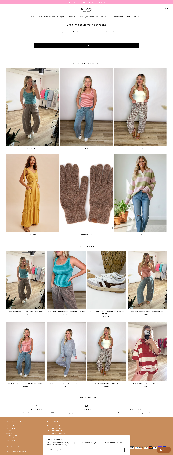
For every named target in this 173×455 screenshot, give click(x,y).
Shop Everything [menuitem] (51, 17)
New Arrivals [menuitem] (36, 17)
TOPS (86, 149)
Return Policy (11, 435)
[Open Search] (162, 8)
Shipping (9, 433)
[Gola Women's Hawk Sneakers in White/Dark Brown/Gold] (106, 280)
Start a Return (12, 428)
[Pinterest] (15, 446)
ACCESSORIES (86, 235)
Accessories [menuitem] (118, 17)
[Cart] (168, 8)
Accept (85, 450)
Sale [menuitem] (140, 17)
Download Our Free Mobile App (60, 426)
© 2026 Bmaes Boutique (16, 452)
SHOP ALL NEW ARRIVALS (86, 398)
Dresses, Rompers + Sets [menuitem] (88, 17)
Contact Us (10, 426)
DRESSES (32, 235)
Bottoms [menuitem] (71, 17)
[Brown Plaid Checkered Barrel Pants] (106, 351)
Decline (112, 450)
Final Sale (140, 235)
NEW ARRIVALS (33, 149)
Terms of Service (13, 440)
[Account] (165, 8)
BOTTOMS (140, 149)
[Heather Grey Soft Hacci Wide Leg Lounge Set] (66, 351)
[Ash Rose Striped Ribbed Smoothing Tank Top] (25, 351)
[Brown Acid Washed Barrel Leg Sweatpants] (25, 280)
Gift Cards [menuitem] (131, 17)
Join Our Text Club (54, 428)
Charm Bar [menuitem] (106, 17)
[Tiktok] (18, 446)
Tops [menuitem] (62, 17)
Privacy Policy (61, 445)
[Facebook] (7, 446)
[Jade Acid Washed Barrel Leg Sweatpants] (147, 280)
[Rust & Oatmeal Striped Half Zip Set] (147, 351)
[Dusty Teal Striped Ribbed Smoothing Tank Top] (66, 280)
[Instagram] (11, 446)
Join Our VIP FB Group (56, 433)
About (8, 431)
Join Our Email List (54, 431)
